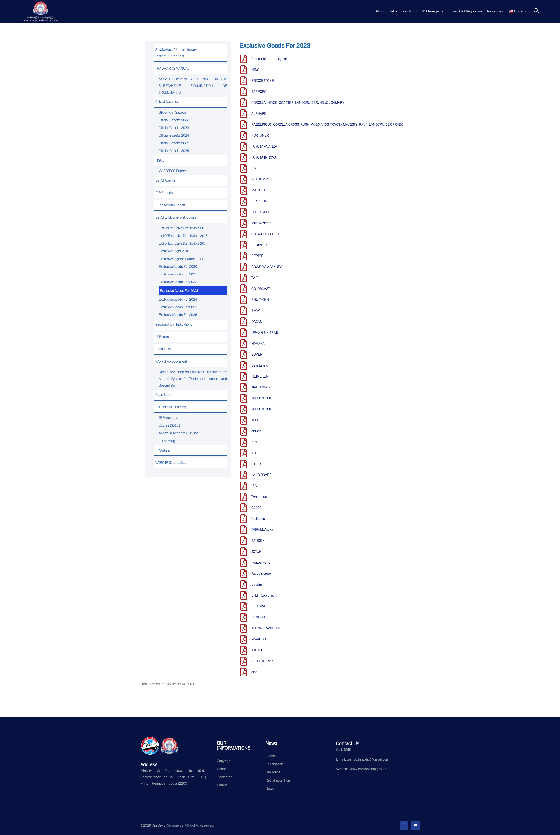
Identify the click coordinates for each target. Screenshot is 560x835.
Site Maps (273, 772)
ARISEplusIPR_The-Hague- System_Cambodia (176, 52)
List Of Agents (165, 180)
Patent (222, 785)
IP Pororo (162, 337)
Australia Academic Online (178, 433)
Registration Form (279, 780)
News (270, 788)
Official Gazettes (167, 102)
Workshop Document (171, 361)
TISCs (159, 160)
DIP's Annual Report (170, 205)
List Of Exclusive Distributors (175, 217)
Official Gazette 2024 (174, 135)
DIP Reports (164, 193)
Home (221, 769)
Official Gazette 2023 (174, 128)
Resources (495, 11)
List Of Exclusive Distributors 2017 (183, 243)
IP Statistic (163, 450)
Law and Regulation (467, 11)
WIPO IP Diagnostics (170, 462)
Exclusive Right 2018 (174, 251)
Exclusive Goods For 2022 (178, 282)
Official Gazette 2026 (174, 151)
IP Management (434, 11)
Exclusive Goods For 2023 (179, 291)
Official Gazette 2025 (174, 143)
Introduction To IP (403, 11)
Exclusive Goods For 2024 (178, 299)
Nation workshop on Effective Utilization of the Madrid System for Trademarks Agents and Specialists (193, 378)
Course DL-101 (169, 425)
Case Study (163, 395)
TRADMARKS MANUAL (172, 68)
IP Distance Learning (170, 407)
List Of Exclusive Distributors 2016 (183, 236)
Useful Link (163, 349)
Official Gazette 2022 (174, 120)
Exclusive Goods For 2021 (178, 274)
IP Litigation (274, 764)
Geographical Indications (173, 324)
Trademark (225, 777)
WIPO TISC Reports (173, 171)
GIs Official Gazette (172, 112)
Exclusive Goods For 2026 (178, 315)
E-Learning (167, 441)
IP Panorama (169, 418)
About (380, 11)
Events (271, 756)
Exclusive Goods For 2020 (178, 266)
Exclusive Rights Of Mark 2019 (181, 259)
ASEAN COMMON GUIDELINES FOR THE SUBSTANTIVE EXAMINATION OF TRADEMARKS (193, 85)
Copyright (224, 761)
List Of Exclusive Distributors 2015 (183, 228)
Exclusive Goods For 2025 (178, 307)
